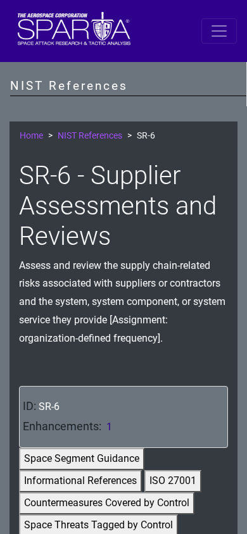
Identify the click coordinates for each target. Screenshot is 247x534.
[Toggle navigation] (219, 31)
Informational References (80, 481)
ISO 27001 (172, 481)
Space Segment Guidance (81, 458)
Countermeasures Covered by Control (106, 503)
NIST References (90, 135)
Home (31, 135)
